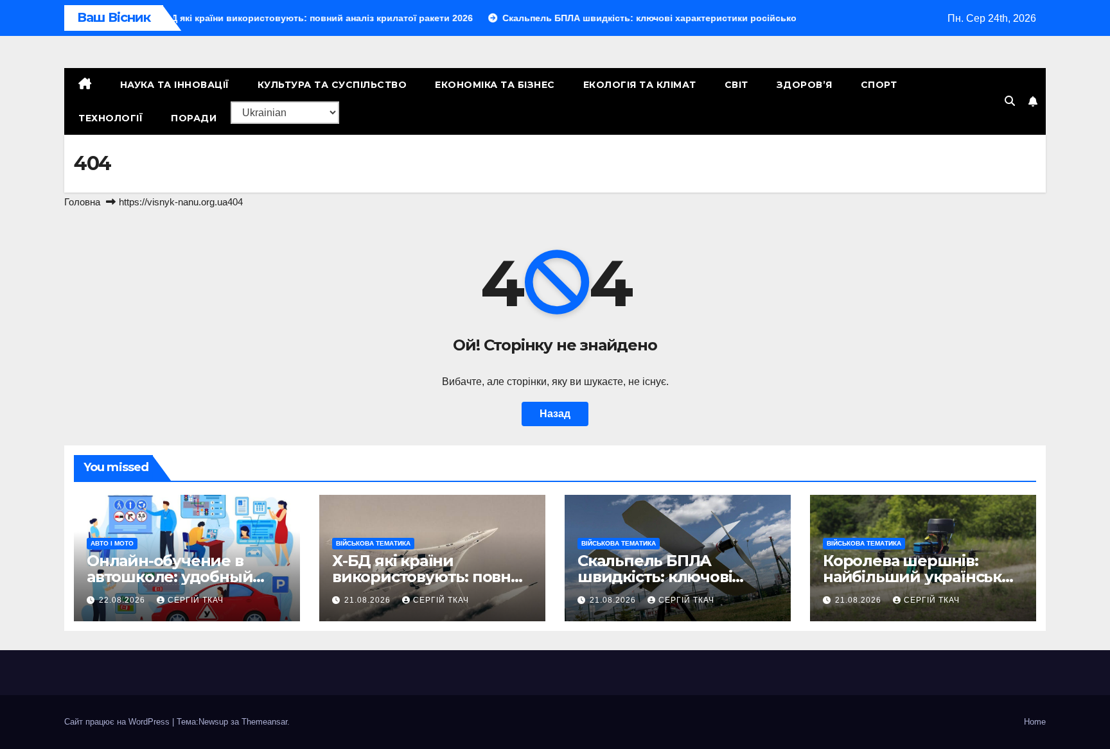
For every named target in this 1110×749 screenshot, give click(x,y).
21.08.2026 (368, 600)
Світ (736, 84)
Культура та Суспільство (332, 84)
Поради (193, 118)
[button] (1010, 101)
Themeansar (264, 722)
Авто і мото (112, 543)
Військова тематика (373, 543)
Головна (82, 201)
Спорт (879, 84)
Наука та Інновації (174, 84)
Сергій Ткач (196, 600)
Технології (110, 118)
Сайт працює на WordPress (118, 722)
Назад (555, 413)
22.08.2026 (123, 600)
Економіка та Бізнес (495, 84)
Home (1035, 722)
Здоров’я (805, 84)
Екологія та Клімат (639, 84)
